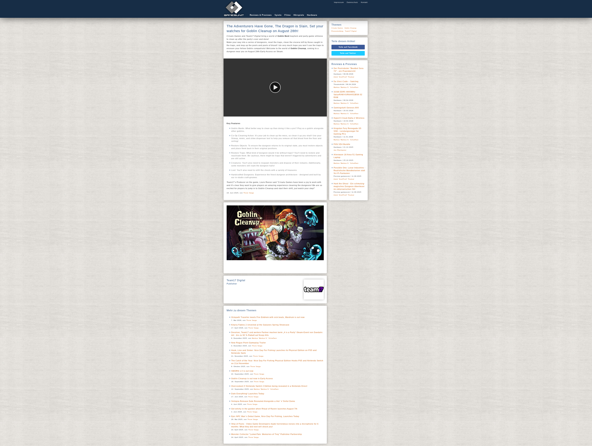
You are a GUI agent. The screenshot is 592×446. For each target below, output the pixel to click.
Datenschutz (352, 2)
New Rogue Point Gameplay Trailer (248, 343)
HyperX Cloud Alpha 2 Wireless (349, 118)
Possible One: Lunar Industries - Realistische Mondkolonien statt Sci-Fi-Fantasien (349, 170)
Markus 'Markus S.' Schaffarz (264, 338)
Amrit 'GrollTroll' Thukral (344, 77)
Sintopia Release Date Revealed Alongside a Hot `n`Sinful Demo (263, 401)
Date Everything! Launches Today (247, 394)
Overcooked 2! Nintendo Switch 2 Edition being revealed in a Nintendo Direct (269, 386)
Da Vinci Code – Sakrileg (346, 81)
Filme (287, 15)
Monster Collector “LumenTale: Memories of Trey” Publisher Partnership (266, 434)
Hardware (312, 15)
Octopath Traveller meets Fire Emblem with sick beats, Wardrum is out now (268, 317)
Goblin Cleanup (350, 28)
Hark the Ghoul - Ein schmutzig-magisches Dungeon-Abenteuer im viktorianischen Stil (349, 186)
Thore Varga (248, 193)
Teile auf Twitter (348, 53)
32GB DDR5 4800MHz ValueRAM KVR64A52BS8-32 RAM (348, 94)
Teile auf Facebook (348, 47)
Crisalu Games (337, 28)
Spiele (278, 15)
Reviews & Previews (261, 15)
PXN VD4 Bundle (342, 144)
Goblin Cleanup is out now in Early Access (252, 378)
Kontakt (364, 2)
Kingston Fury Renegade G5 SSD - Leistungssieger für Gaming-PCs (347, 131)
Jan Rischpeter (340, 150)
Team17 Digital (351, 31)
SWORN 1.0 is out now (242, 371)
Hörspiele (299, 15)
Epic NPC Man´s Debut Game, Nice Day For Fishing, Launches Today (265, 416)
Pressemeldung (337, 31)
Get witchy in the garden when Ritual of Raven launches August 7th (264, 409)
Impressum (339, 2)
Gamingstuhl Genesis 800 (346, 108)
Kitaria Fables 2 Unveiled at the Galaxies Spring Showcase (260, 325)
